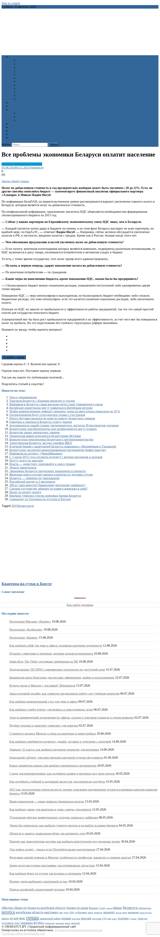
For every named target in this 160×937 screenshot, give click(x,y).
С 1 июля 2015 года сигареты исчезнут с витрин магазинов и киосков (55, 457)
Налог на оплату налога (25, 492)
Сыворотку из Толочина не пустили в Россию (40, 499)
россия (86, 918)
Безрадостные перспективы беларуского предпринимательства (51, 439)
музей (14, 918)
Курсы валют (18, 127)
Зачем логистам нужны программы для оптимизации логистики (52, 865)
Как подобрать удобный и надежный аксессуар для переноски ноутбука (57, 781)
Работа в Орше (19, 123)
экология (75, 923)
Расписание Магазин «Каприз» (30, 621)
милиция (133, 912)
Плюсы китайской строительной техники (37, 889)
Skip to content (11, 3)
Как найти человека (80, 605)
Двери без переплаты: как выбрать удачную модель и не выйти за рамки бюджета (63, 825)
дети (65, 912)
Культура (23, 64)
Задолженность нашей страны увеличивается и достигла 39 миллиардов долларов (64, 425)
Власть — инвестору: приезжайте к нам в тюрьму (42, 464)
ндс (31, 505)
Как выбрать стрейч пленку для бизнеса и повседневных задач (51, 709)
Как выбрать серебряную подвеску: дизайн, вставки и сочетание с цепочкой (60, 741)
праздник (76, 918)
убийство (142, 918)
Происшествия (27, 78)
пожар (66, 918)
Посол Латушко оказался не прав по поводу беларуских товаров (52, 418)
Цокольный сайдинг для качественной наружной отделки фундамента (56, 757)
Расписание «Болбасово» (26, 629)
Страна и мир (26, 85)
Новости (15, 57)
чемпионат (50, 923)
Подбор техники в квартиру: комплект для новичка (43, 725)
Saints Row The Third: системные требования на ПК (43, 661)
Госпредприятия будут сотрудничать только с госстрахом (47, 414)
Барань (93, 907)
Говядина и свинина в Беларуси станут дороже (40, 422)
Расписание (17, 109)
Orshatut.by (36, 167)
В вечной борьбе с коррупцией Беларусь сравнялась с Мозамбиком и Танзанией (62, 446)
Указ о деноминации (23, 397)
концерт (109, 912)
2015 (15, 505)
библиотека (145, 908)
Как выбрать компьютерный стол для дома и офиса (43, 701)
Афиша (14, 102)
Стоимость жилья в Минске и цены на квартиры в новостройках (52, 733)
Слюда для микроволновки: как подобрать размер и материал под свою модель (62, 773)
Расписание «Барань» (23, 637)
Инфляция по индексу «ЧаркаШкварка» (36, 453)
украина (26, 923)
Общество (24, 74)
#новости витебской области (46, 907)
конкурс (98, 912)
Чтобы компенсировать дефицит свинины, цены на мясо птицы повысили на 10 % (64, 411)
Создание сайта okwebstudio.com (23, 933)
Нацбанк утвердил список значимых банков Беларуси (45, 495)
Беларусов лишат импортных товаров (34, 432)
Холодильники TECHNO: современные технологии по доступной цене (57, 669)
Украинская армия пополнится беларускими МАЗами (45, 436)
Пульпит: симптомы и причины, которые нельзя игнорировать (51, 653)
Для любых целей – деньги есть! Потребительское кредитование (52, 849)
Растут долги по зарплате (26, 460)
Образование (26, 67)
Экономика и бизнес (30, 92)
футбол (39, 923)
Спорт (21, 81)
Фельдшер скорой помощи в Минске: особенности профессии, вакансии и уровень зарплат (70, 857)
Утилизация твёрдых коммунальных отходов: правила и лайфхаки (53, 817)
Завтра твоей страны (15, 181)
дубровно (81, 912)
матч (124, 912)
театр (114, 918)
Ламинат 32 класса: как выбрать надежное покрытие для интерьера (54, 749)
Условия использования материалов (78, 930)
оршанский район (50, 918)
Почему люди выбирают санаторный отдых (38, 881)
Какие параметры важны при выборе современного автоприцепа (52, 765)
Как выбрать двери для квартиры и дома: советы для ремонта (50, 809)
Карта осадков (18, 134)
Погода (14, 130)
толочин (123, 918)
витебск (8, 912)
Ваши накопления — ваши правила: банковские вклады (46, 801)
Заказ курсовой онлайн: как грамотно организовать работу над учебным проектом (64, 693)
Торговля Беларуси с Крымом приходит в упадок (42, 400)
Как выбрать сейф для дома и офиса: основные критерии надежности (55, 645)
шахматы (60, 923)
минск (5, 918)
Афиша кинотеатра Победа (27, 106)
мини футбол (146, 912)
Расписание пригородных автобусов (41, 116)
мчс (22, 918)
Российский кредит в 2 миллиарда (32, 481)
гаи (61, 912)
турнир (133, 918)
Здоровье (23, 60)
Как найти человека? (31, 99)
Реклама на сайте (20, 137)
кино (90, 912)
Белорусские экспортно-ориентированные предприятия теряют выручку (57, 450)
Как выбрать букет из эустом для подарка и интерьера (45, 873)
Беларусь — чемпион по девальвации (34, 478)
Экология (23, 88)
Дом (20, 71)
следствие (96, 918)
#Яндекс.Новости (14, 908)
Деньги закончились (22, 467)
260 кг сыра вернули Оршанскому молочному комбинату (47, 485)
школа (67, 923)
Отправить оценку (13, 357)
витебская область (29, 912)
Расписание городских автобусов (39, 113)
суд (104, 918)
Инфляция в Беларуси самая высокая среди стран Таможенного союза (56, 404)
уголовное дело (11, 923)
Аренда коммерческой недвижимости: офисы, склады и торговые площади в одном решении (71, 717)
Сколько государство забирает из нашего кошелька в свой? (48, 488)
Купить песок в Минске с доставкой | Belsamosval (42, 685)
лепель (119, 913)
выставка (51, 912)
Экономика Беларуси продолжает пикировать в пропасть (47, 471)
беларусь (23, 505)
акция (109, 908)
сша (109, 918)
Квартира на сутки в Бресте (27, 583)
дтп (71, 912)
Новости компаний (30, 95)
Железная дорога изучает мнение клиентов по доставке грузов (51, 474)
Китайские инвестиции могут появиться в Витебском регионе (51, 407)
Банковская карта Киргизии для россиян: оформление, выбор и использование (61, 677)
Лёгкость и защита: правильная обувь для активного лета (47, 833)
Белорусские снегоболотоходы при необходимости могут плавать (53, 429)
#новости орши (77, 908)
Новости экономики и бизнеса (22, 164)
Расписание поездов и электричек (39, 120)
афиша (117, 908)
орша (32, 917)
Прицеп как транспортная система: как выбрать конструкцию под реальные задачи (64, 841)
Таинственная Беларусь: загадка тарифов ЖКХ (40, 443)
